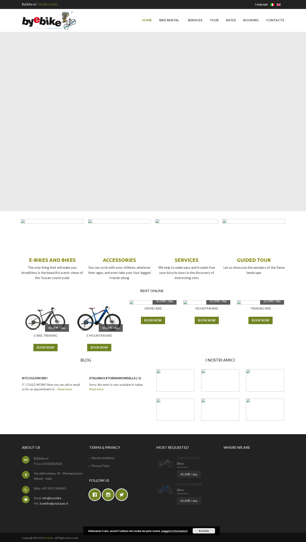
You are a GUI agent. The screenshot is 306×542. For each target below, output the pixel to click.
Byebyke (48, 538)
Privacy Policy (101, 466)
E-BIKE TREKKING (45, 335)
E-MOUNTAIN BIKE (99, 335)
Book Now (45, 347)
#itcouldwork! (35, 378)
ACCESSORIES (119, 260)
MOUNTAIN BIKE (207, 308)
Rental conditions (103, 458)
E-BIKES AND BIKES (52, 260)
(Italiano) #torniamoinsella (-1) (115, 378)
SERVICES (186, 260)
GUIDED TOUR (254, 260)
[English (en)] (279, 4)
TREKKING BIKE (260, 308)
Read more (65, 389)
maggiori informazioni (174, 531)
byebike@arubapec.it (54, 503)
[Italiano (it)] (272, 4)
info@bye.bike (48, 4)
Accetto (204, 531)
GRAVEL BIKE (153, 308)
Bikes (180, 463)
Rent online (152, 291)
